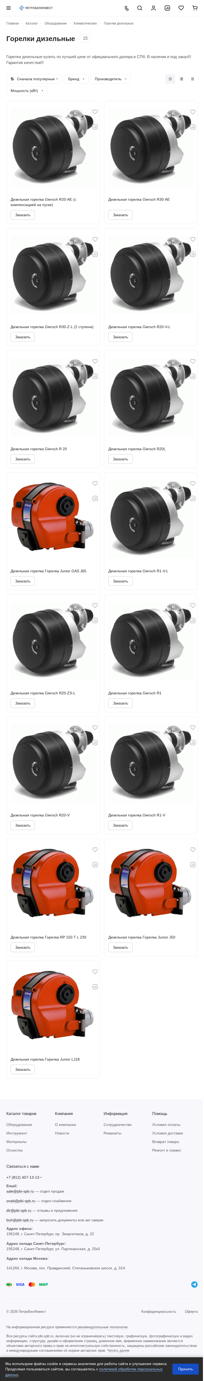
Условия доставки (167, 1133)
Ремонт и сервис (166, 1150)
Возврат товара (165, 1142)
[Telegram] (194, 1284)
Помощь (159, 1113)
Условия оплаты (166, 1124)
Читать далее (118, 1350)
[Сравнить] (95, 127)
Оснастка (14, 1150)
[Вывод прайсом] (193, 79)
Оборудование (19, 1124)
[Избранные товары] (181, 8)
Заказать (22, 215)
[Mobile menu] (8, 8)
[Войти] (153, 8)
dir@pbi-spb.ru (18, 1210)
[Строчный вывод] (181, 79)
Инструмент (16, 1133)
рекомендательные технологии (103, 1327)
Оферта (191, 1312)
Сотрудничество (118, 1124)
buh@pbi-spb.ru (19, 1220)
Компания (64, 1113)
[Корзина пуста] (195, 8)
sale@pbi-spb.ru (20, 1191)
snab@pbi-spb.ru (20, 1201)
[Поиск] (139, 8)
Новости (62, 1133)
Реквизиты (112, 1133)
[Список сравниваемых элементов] (167, 8)
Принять (185, 1369)
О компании (65, 1124)
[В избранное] (95, 112)
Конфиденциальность (158, 1312)
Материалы (16, 1142)
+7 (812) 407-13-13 (22, 1177)
